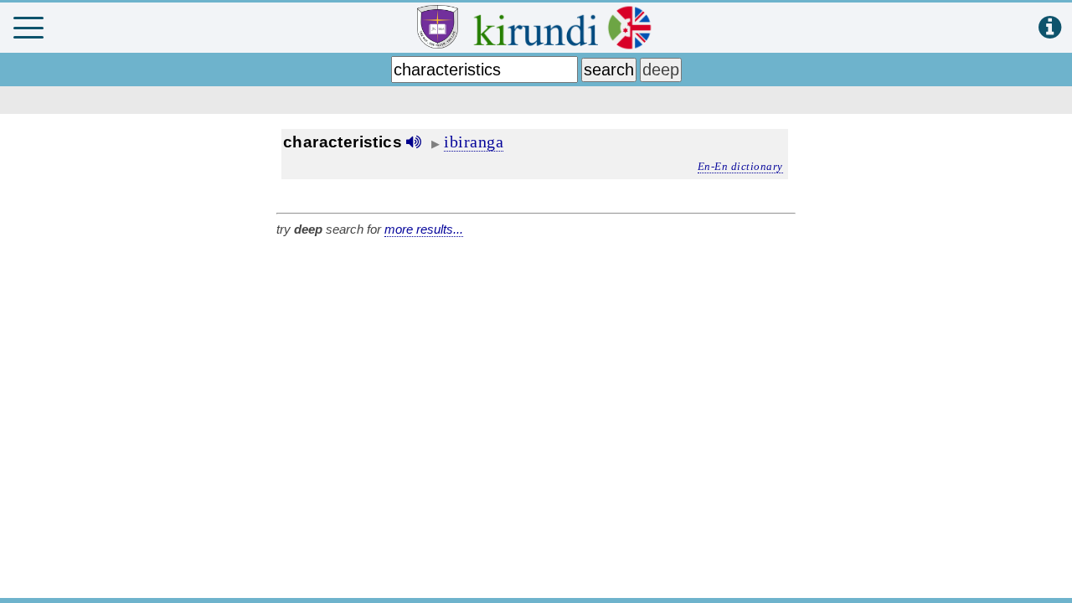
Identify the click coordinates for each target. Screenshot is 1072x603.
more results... (423, 229)
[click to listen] (413, 142)
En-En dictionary (740, 166)
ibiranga (473, 141)
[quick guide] (1049, 28)
